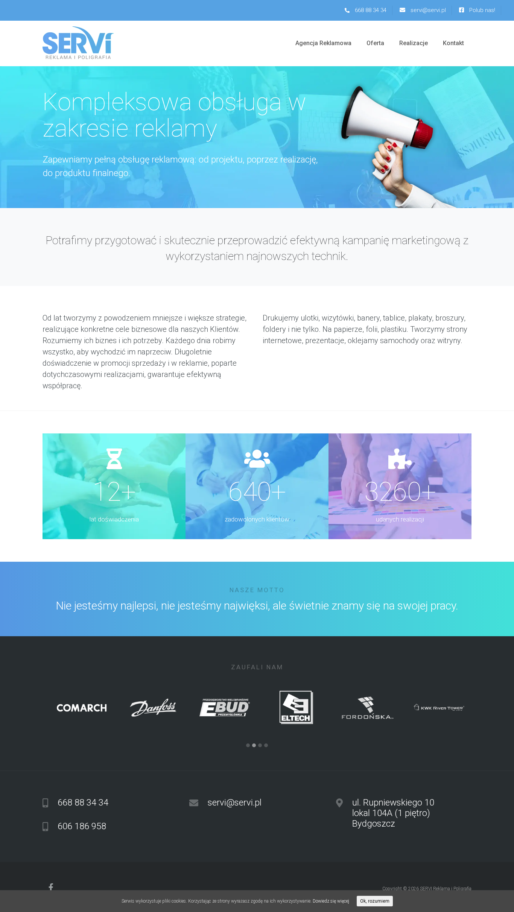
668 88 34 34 (369, 10)
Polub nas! (481, 10)
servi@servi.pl (427, 10)
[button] (248, 745)
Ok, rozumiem (374, 901)
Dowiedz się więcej (331, 901)
